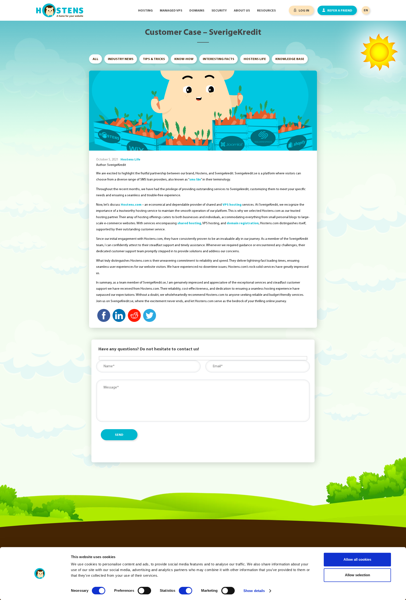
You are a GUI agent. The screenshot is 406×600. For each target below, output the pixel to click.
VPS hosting (232, 205)
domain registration (243, 223)
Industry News (120, 59)
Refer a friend (339, 10)
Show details (254, 591)
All (95, 59)
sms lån (195, 179)
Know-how (183, 59)
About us (242, 10)
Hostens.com (131, 205)
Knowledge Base (289, 59)
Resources (266, 10)
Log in (303, 10)
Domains (196, 10)
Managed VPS (171, 10)
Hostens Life (255, 59)
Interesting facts (218, 59)
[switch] (144, 590)
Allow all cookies (357, 559)
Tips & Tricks (154, 59)
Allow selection (357, 575)
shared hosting (189, 223)
